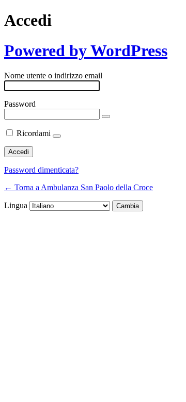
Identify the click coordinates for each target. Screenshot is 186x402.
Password (20, 103)
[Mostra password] (106, 116)
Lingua (15, 205)
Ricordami (34, 133)
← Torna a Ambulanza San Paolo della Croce (78, 187)
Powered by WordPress (85, 50)
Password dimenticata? (41, 169)
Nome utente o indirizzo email (53, 75)
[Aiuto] (57, 136)
